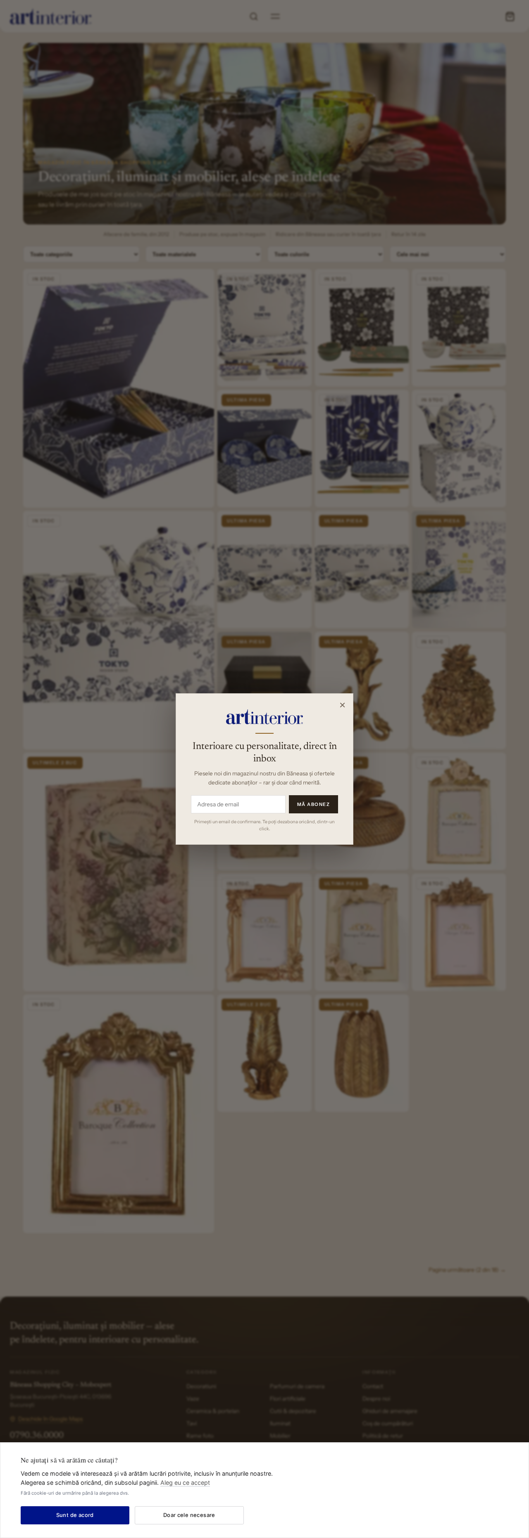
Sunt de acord (75, 1515)
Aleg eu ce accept (185, 1482)
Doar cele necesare (189, 1515)
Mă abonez (313, 804)
